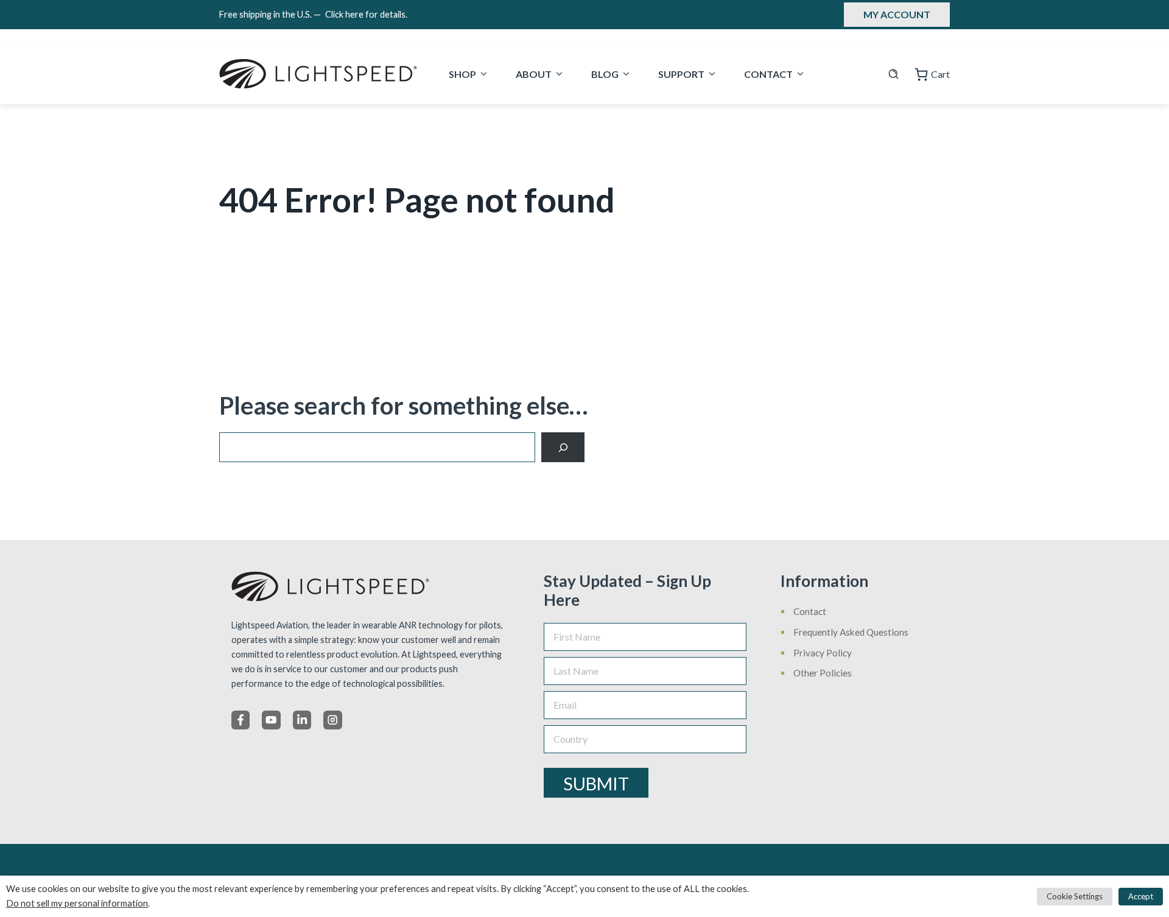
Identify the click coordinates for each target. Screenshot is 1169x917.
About (534, 74)
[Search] (562, 447)
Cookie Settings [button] (1075, 896)
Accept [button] (1140, 896)
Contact (768, 74)
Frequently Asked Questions (850, 632)
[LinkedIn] (302, 720)
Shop (462, 74)
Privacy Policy (822, 652)
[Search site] (893, 74)
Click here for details (366, 14)
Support (681, 74)
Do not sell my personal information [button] (77, 903)
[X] (271, 720)
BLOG (605, 74)
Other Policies (822, 672)
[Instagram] (332, 720)
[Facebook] (240, 720)
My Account (896, 14)
